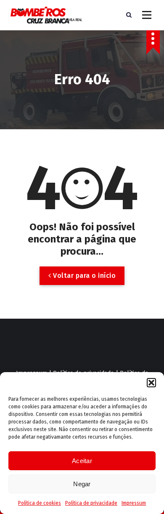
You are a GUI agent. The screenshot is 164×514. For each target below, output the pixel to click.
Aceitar (82, 460)
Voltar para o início (83, 276)
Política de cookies (39, 503)
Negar (82, 483)
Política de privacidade (91, 503)
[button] (151, 382)
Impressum (134, 503)
